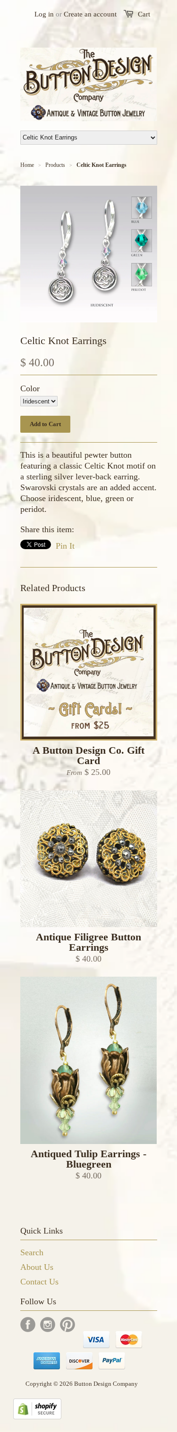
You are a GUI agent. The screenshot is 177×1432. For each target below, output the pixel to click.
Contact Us (39, 1281)
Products (55, 165)
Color (30, 388)
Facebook (27, 1324)
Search (31, 1252)
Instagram (47, 1324)
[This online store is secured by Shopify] (37, 1416)
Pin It (65, 546)
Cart (144, 14)
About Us (36, 1267)
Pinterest (67, 1324)
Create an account (90, 14)
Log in (44, 14)
